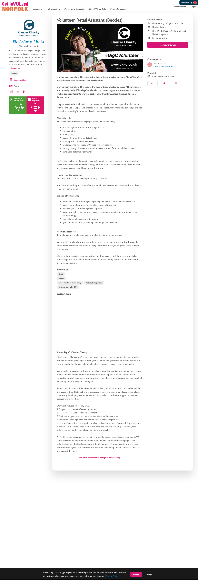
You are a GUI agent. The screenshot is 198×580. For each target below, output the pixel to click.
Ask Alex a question (163, 66)
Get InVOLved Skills (97, 9)
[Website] (11, 91)
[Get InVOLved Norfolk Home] (15, 6)
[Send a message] (18, 91)
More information (118, 9)
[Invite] (164, 83)
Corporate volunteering (74, 9)
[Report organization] (24, 91)
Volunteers (37, 9)
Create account (179, 6)
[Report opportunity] (176, 83)
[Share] (152, 83)
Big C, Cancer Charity (28, 41)
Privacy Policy (111, 576)
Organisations (54, 9)
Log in (193, 6)
